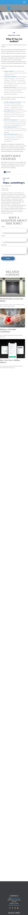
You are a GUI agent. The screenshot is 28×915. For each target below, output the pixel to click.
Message (4, 245)
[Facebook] (13, 908)
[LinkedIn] (10, 908)
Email (3, 235)
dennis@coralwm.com (14, 905)
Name (3, 226)
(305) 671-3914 (15, 898)
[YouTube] (18, 908)
